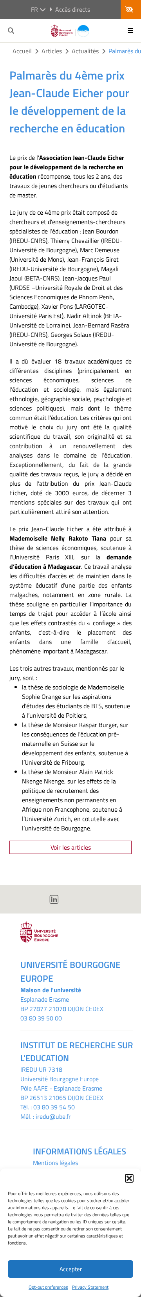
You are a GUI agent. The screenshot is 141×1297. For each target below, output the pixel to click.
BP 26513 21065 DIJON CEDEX (61, 1097)
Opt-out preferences (48, 1287)
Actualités (85, 51)
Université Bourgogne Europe (59, 1079)
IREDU (29, 1069)
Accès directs (72, 9)
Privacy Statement (90, 1287)
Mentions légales (55, 1162)
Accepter (71, 1268)
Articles (52, 51)
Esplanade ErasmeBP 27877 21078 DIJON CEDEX (61, 1004)
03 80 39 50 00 (41, 1018)
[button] (129, 1178)
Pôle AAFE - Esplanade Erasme (61, 1088)
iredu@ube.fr (53, 1116)
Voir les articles (71, 847)
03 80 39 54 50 (54, 1107)
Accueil (22, 51)
